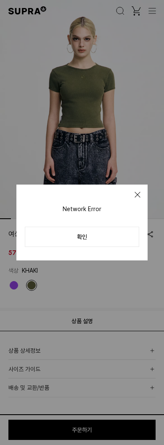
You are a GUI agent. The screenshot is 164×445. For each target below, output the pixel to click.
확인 (82, 236)
